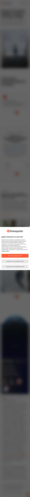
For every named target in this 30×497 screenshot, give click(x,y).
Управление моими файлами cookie (15, 266)
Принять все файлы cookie (15, 255)
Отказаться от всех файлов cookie (15, 261)
